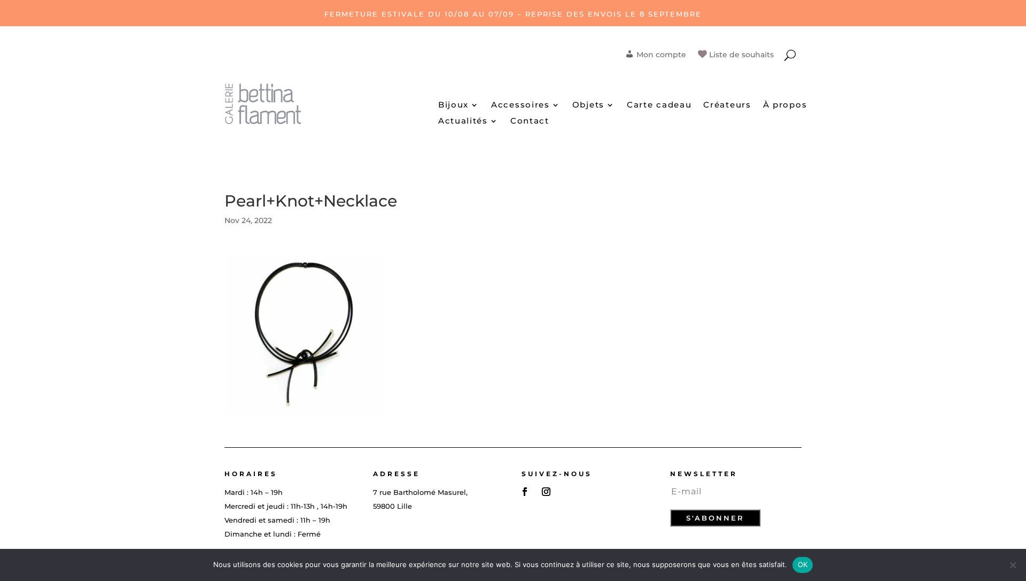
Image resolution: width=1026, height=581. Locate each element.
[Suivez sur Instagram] (546, 491)
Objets (588, 105)
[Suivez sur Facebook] (524, 491)
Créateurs (727, 105)
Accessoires (520, 105)
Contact (529, 121)
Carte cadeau (659, 105)
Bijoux (453, 105)
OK (803, 564)
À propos (785, 105)
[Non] (1012, 565)
